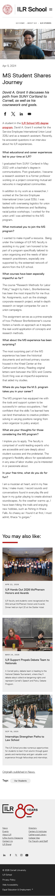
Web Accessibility (10, 884)
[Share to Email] (29, 114)
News (5, 828)
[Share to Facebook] (5, 114)
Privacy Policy (8, 879)
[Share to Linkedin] (21, 114)
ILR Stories (45, 23)
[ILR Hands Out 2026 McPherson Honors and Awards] (27, 581)
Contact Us (7, 841)
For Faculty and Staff (38, 841)
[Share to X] (13, 114)
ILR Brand (6, 844)
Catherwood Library (37, 834)
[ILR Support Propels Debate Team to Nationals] (27, 655)
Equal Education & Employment (16, 889)
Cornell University (18, 870)
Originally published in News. (18, 772)
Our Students (20, 780)
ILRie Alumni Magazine (12, 838)
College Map (34, 838)
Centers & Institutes (38, 831)
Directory (33, 828)
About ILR (32, 23)
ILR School (7, 874)
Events (5, 831)
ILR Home (20, 23)
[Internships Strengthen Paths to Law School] (27, 730)
